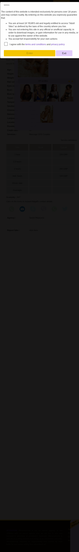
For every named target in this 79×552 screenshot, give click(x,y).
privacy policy (58, 44)
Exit (64, 53)
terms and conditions (35, 44)
